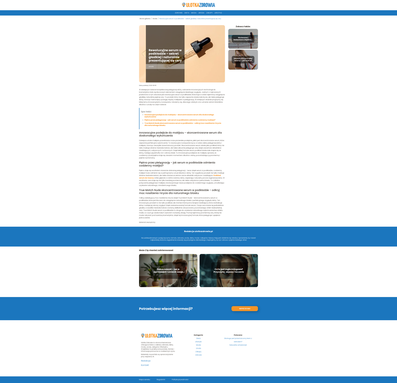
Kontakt (145, 365)
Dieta (187, 13)
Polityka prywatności (180, 379)
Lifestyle (218, 13)
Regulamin (161, 379)
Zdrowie (178, 13)
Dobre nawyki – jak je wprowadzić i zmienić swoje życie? (168, 270)
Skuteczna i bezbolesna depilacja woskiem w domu (243, 39)
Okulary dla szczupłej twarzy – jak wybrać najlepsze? (243, 60)
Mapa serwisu (144, 379)
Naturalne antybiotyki (238, 345)
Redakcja (146, 360)
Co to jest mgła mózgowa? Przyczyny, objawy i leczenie (229, 270)
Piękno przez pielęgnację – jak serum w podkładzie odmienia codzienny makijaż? (179, 120)
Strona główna (145, 19)
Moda (193, 13)
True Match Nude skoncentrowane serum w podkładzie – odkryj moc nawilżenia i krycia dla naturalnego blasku (182, 124)
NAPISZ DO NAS (244, 309)
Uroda (201, 13)
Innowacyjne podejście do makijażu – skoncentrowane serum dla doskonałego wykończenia (179, 115)
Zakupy (209, 13)
